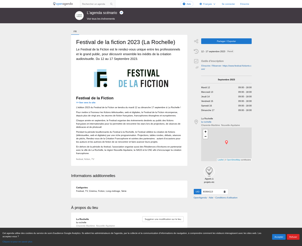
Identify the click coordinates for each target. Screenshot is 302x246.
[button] (226, 142)
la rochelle (206, 122)
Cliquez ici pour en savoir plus (17, 241)
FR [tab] (75, 31)
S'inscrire (244, 4)
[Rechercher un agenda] (111, 4)
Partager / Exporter (226, 41)
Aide (189, 4)
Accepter (278, 237)
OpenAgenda (200, 197)
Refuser (293, 237)
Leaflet (221, 159)
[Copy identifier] (224, 191)
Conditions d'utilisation (226, 197)
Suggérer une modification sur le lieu (163, 219)
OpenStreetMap (233, 159)
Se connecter (228, 4)
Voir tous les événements (101, 18)
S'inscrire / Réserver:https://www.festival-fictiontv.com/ (226, 67)
